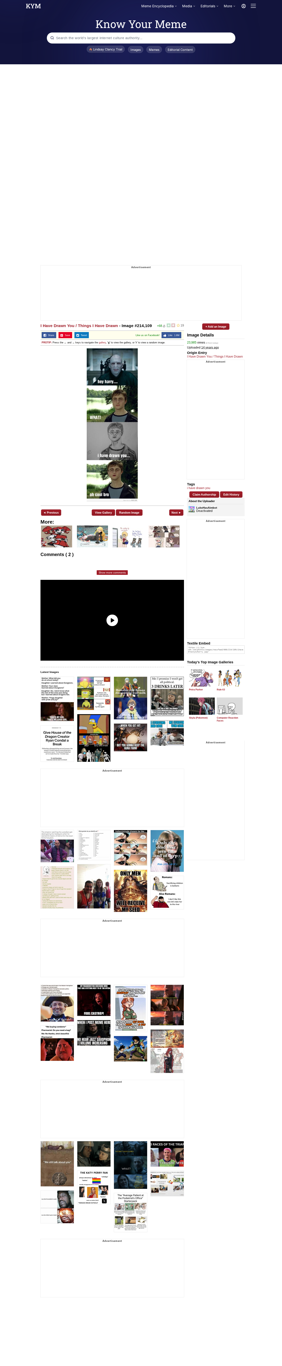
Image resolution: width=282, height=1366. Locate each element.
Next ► (176, 512)
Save (66, 335)
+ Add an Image (215, 326)
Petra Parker (196, 689)
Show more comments (112, 572)
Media (187, 6)
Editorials (208, 6)
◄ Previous (51, 512)
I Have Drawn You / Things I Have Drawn (79, 325)
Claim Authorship (204, 494)
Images (135, 50)
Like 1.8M (172, 335)
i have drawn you (198, 488)
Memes (154, 50)
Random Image (129, 512)
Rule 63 (221, 689)
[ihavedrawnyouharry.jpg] (112, 425)
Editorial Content (180, 50)
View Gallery (103, 512)
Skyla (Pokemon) (198, 717)
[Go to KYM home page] (33, 7)
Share (50, 335)
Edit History (231, 494)
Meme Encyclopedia (157, 6)
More (228, 6)
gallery (102, 342)
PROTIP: (47, 342)
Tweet (83, 335)
